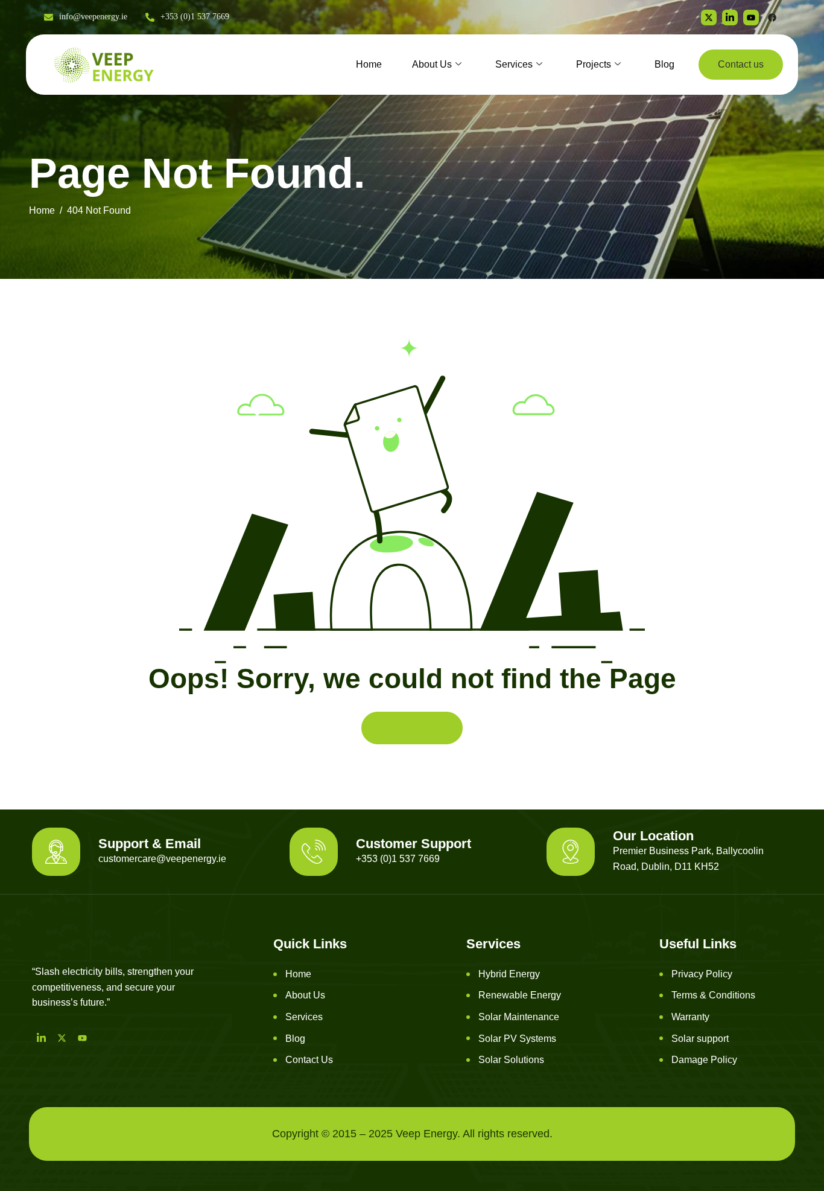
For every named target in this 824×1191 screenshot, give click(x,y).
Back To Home (412, 728)
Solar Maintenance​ (518, 1017)
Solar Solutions (511, 1060)
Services (514, 64)
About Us (432, 64)
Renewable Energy (519, 995)
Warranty (690, 1017)
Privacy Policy (701, 974)
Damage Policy (704, 1060)
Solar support (700, 1038)
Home (369, 64)
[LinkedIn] (41, 1038)
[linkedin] (730, 17)
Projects (593, 64)
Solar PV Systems (517, 1038)
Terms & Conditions (713, 995)
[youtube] (751, 17)
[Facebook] (772, 17)
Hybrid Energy (509, 974)
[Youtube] (82, 1038)
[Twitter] (709, 17)
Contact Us (309, 1060)
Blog (664, 64)
